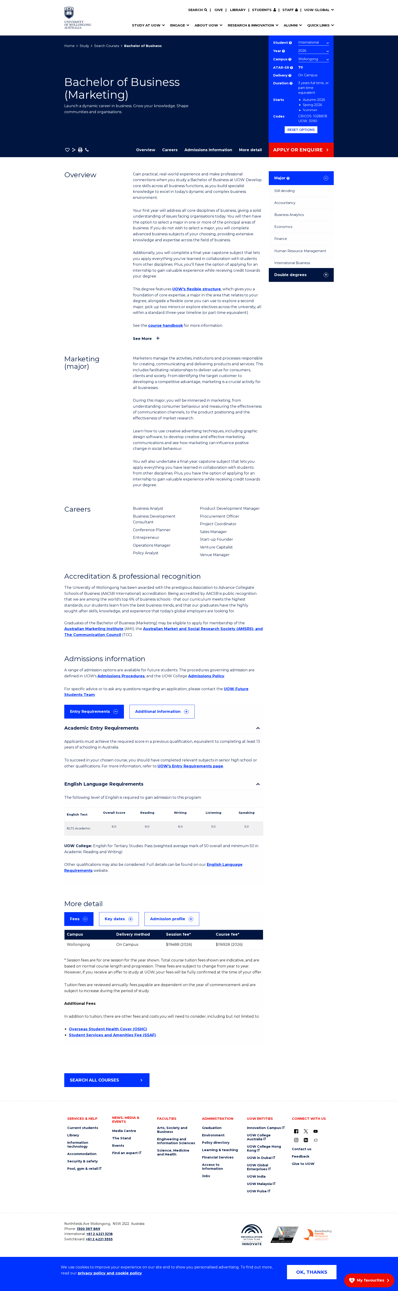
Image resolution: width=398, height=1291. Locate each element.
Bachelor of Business (143, 46)
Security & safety (82, 1161)
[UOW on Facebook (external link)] (296, 1131)
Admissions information (208, 150)
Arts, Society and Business (172, 1130)
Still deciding (284, 191)
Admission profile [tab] (167, 919)
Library (238, 10)
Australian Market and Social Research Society (189, 629)
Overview (145, 150)
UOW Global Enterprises (257, 1167)
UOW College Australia (259, 1137)
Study (84, 46)
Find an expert (125, 1153)
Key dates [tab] (115, 919)
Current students (82, 1128)
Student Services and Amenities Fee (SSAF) (112, 1035)
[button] (67, 149)
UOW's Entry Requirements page (190, 766)
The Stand (121, 1138)
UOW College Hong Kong (264, 1148)
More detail (250, 150)
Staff (288, 10)
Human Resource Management (300, 251)
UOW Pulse (257, 1191)
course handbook (165, 325)
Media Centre (124, 1131)
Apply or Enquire (298, 150)
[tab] (94, 712)
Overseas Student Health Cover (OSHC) (108, 1029)
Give (218, 10)
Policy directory (215, 1143)
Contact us (301, 1149)
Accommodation (82, 1154)
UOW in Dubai (259, 1158)
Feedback (300, 1156)
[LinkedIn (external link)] (305, 1140)
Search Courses (106, 46)
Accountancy (285, 203)
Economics (283, 227)
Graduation (212, 1128)
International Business (292, 263)
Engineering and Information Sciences (176, 1141)
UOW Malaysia (259, 1184)
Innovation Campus (264, 1128)
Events (118, 1146)
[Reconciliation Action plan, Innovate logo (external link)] (252, 1234)
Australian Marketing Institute (93, 629)
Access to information (212, 1167)
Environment (213, 1135)
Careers (170, 150)
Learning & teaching (220, 1150)
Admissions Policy (206, 676)
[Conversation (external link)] (315, 1140)
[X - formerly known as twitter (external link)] (305, 1131)
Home (69, 46)
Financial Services (218, 1157)
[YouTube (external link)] (315, 1131)
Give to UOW (303, 1164)
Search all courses (94, 1080)
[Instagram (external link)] (296, 1140)
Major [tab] (281, 178)
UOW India (256, 1177)
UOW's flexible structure (196, 289)
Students (262, 10)
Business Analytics (289, 215)
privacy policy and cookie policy (110, 1273)
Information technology (77, 1145)
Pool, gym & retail (82, 1169)
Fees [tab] (74, 919)
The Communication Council (92, 635)
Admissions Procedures (121, 676)
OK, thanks (311, 1272)
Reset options (301, 130)
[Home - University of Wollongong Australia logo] (77, 18)
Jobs (206, 1176)
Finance (280, 239)
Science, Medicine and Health (173, 1152)
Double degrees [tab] (290, 275)
